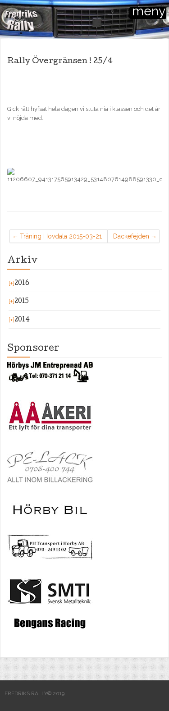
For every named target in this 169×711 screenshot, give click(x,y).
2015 (21, 301)
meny (148, 12)
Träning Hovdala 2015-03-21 (61, 236)
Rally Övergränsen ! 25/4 (60, 61)
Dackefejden (131, 236)
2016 (21, 283)
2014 (22, 320)
